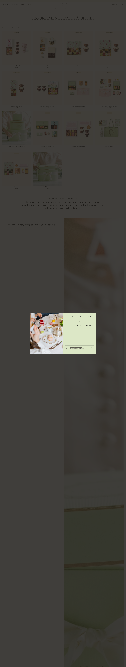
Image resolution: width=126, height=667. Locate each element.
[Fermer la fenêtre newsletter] (94, 314)
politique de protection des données (76, 347)
